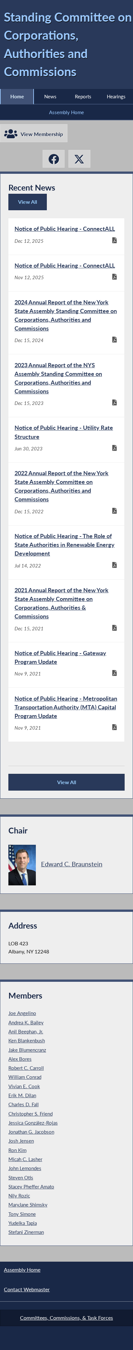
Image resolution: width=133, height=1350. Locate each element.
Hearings (116, 96)
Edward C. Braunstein (71, 864)
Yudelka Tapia (22, 1223)
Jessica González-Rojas (33, 1123)
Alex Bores (20, 1059)
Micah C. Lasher (25, 1159)
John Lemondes (24, 1168)
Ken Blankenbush (26, 1040)
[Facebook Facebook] (54, 159)
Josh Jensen (21, 1141)
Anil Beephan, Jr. (25, 1031)
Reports (83, 96)
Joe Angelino (22, 1013)
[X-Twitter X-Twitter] (79, 159)
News (50, 96)
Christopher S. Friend (30, 1114)
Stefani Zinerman (26, 1232)
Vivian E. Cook (24, 1086)
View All (28, 204)
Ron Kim (17, 1150)
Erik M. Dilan (22, 1095)
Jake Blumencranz (27, 1050)
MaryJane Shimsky (27, 1204)
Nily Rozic (19, 1195)
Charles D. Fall (23, 1104)
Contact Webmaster (27, 1289)
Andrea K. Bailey (26, 1022)
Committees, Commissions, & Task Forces (66, 1318)
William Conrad (24, 1077)
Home (17, 96)
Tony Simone (22, 1214)
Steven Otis (20, 1177)
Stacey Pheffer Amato (31, 1186)
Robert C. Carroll (26, 1068)
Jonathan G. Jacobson (31, 1132)
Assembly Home (66, 112)
